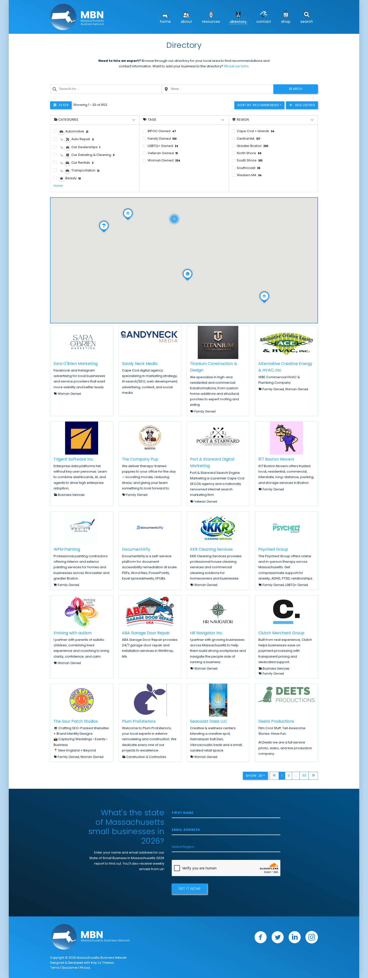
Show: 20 (254, 775)
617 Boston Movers (276, 460)
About (186, 22)
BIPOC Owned (162, 131)
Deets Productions (276, 722)
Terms (55, 967)
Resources (211, 22)
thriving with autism (73, 633)
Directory (238, 22)
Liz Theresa (106, 962)
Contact (263, 22)
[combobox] (106, 89)
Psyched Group (273, 550)
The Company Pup (140, 460)
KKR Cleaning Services (211, 550)
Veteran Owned (163, 153)
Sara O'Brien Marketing (76, 364)
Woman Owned (164, 160)
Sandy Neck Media (139, 364)
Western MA (249, 175)
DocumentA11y (136, 550)
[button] (174, 213)
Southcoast (248, 168)
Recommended (258, 105)
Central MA (248, 138)
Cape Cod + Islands (255, 131)
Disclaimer (70, 967)
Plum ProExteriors (139, 722)
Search (306, 22)
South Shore (249, 160)
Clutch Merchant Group (281, 633)
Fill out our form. (236, 66)
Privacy (85, 967)
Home (165, 22)
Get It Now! (189, 889)
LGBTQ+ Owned (163, 146)
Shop (285, 22)
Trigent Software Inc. (74, 460)
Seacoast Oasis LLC (208, 722)
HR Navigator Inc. (206, 633)
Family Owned (162, 138)
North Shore (249, 153)
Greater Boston (252, 146)
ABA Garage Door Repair (146, 633)
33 (304, 775)
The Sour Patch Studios (76, 722)
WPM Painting (67, 550)
